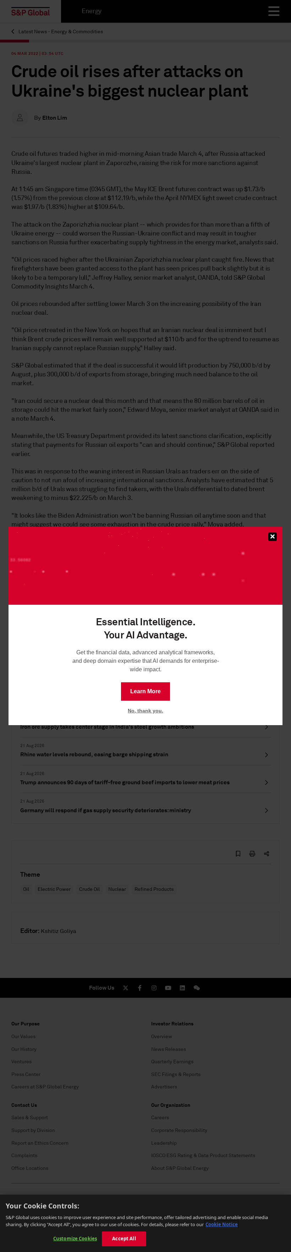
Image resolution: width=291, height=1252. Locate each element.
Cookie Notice (221, 1224)
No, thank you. (145, 710)
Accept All (124, 1238)
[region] (145, 1223)
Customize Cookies (75, 1238)
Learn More (145, 691)
